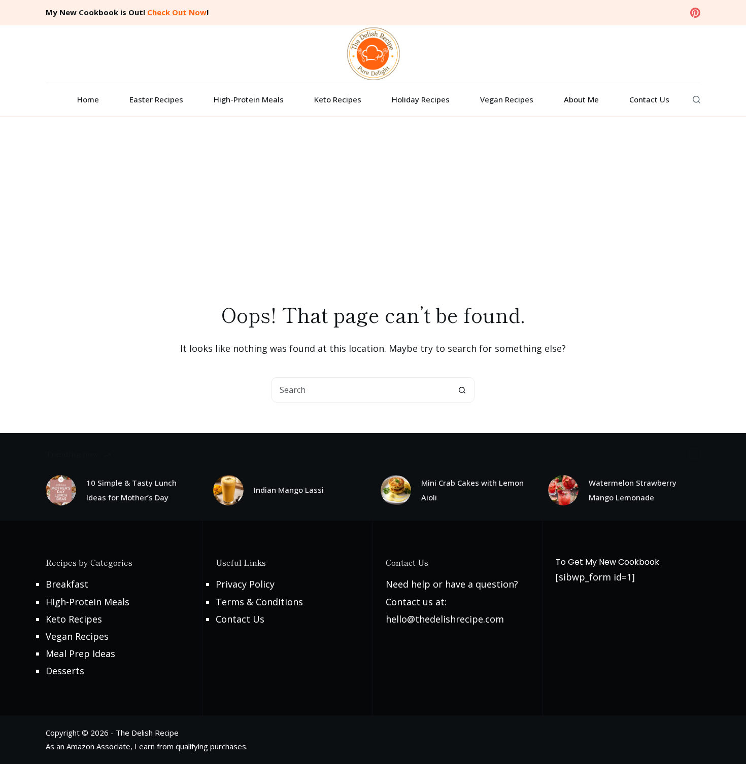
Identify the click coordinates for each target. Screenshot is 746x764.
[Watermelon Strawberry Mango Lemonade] (563, 490)
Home (88, 99)
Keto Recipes (337, 99)
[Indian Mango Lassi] (228, 490)
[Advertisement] (373, 193)
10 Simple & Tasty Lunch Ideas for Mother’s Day (131, 490)
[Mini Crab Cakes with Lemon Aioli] (396, 490)
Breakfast (67, 584)
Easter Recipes (156, 99)
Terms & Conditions (259, 602)
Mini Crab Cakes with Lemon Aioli (472, 490)
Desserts (65, 671)
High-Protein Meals (249, 99)
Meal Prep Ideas (80, 653)
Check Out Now (177, 12)
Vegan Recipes (506, 99)
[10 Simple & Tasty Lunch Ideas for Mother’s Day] (61, 490)
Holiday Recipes (421, 99)
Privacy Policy (245, 584)
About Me (581, 99)
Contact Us (649, 99)
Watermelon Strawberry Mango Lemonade (632, 490)
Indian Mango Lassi (289, 490)
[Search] (696, 99)
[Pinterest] (695, 13)
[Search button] (462, 390)
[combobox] (361, 390)
